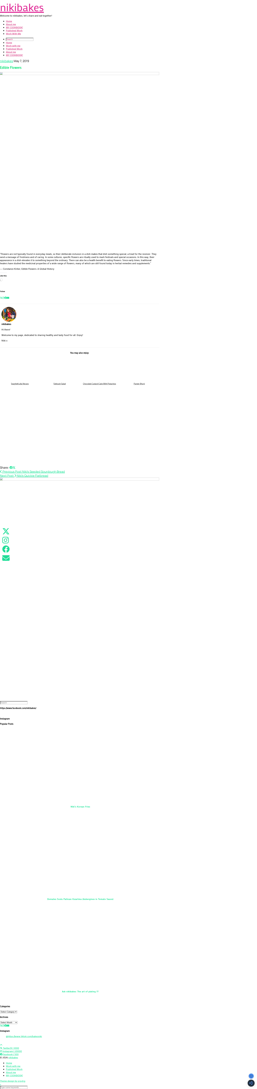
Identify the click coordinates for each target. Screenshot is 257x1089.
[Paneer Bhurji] (139, 368)
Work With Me (13, 33)
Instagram (12, 1051)
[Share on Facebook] (11, 468)
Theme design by (12, 1080)
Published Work (14, 30)
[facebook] (5, 1025)
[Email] (8, 297)
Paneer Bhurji (139, 383)
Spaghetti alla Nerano (20, 383)
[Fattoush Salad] (60, 368)
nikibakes (22, 7)
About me (11, 24)
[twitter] (1, 1025)
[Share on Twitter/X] (13, 468)
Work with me (13, 45)
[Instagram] (3, 297)
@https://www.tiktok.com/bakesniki (24, 1036)
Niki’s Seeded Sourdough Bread (33, 472)
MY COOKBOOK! (14, 27)
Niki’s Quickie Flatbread (24, 476)
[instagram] (3, 1025)
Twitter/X (10, 1048)
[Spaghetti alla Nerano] (20, 368)
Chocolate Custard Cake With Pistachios (99, 383)
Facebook (10, 1054)
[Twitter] (1, 297)
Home (9, 21)
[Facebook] (5, 297)
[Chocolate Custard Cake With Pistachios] (99, 368)
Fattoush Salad (60, 383)
